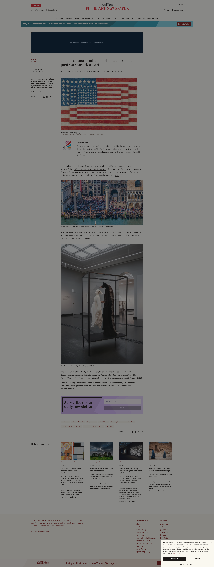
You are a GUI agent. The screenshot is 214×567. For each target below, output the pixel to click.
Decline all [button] (198, 559)
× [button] (211, 542)
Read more (176, 554)
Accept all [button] (174, 559)
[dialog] (187, 553)
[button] (186, 564)
